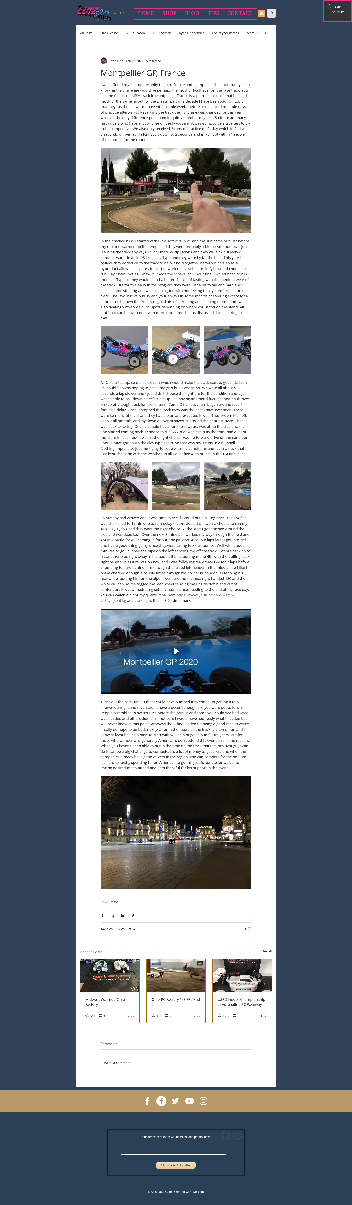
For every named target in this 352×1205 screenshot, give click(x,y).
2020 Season (110, 902)
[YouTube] (189, 1101)
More (250, 33)
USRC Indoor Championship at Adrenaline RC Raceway (241, 1002)
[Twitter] (175, 1101)
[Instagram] (203, 1101)
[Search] (271, 13)
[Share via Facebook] (102, 916)
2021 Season (162, 33)
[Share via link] (132, 916)
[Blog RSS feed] (261, 14)
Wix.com (198, 1192)
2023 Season (109, 33)
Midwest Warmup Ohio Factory (105, 1002)
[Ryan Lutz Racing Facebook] (147, 1101)
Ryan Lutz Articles (191, 33)
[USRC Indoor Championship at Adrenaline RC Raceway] (242, 975)
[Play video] (176, 190)
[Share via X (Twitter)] (112, 916)
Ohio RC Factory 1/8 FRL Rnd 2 (176, 1002)
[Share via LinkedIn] (122, 916)
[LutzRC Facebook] (161, 1101)
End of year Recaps (225, 33)
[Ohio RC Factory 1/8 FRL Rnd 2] (176, 975)
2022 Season (136, 33)
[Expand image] (124, 350)
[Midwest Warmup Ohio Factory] (109, 975)
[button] (338, 6)
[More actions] (248, 60)
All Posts (86, 33)
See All (267, 951)
